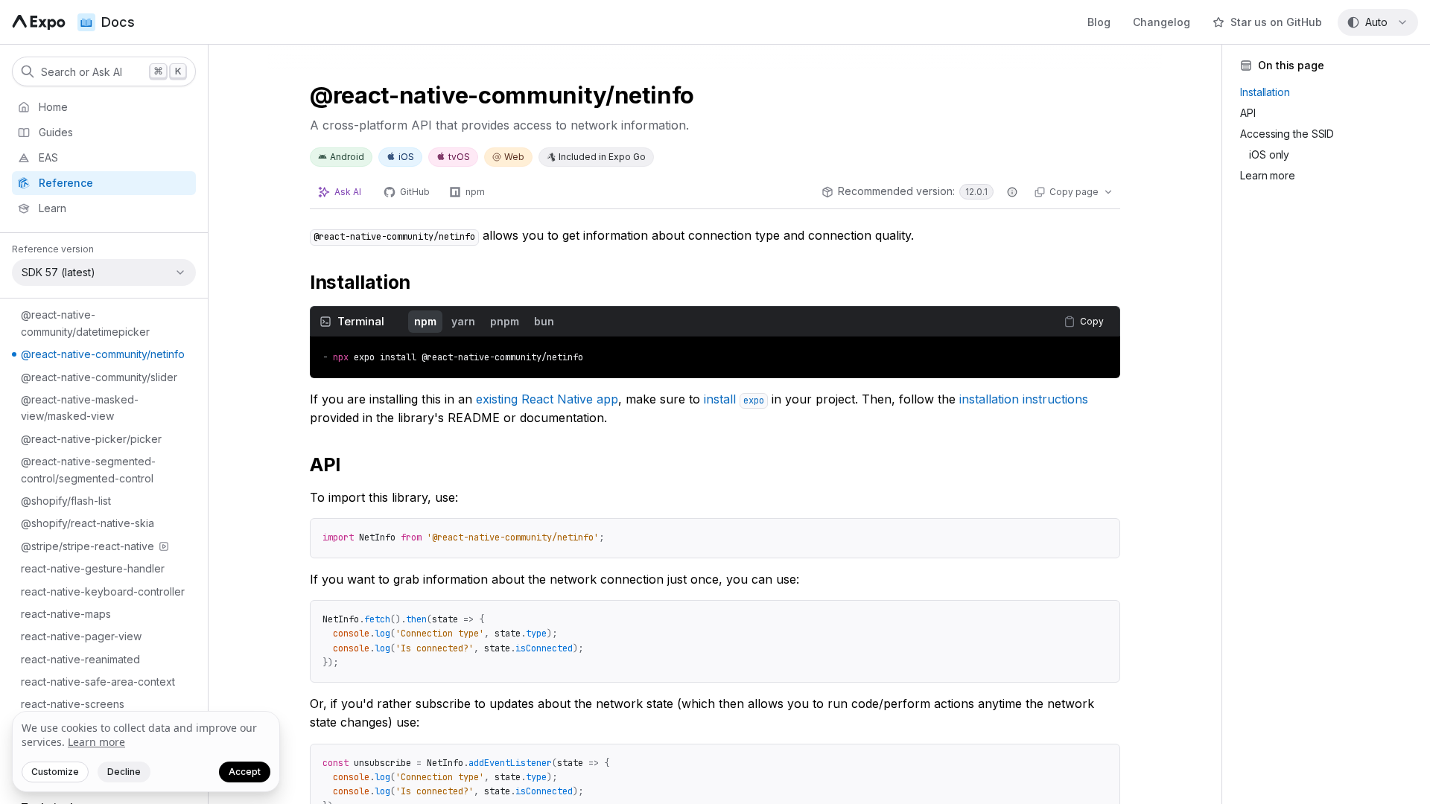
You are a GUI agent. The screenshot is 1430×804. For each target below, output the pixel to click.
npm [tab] (425, 321)
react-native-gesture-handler (93, 568)
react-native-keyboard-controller (103, 591)
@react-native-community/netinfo (103, 354)
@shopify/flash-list (66, 500)
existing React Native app (547, 399)
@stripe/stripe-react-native (87, 546)
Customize (55, 771)
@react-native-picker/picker (91, 439)
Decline (124, 771)
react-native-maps (66, 613)
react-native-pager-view (81, 636)
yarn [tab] (463, 321)
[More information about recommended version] (1012, 192)
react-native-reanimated (80, 659)
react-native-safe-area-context (98, 681)
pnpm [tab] (504, 321)
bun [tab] (544, 321)
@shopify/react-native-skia (87, 523)
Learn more (96, 742)
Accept (245, 771)
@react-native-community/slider (99, 377)
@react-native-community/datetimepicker (85, 322)
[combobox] (1378, 22)
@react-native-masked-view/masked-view (80, 407)
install (734, 399)
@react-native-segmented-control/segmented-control (88, 469)
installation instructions (1023, 399)
